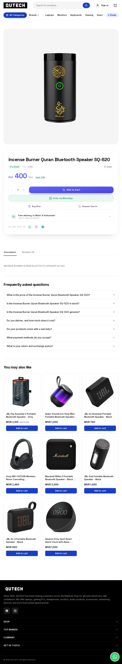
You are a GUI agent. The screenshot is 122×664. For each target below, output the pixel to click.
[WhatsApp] (29, 227)
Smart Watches (105, 15)
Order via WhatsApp (63, 198)
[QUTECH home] (14, 589)
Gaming (89, 15)
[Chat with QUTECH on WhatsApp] (115, 657)
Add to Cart (73, 189)
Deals (113, 15)
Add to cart (22, 428)
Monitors (62, 15)
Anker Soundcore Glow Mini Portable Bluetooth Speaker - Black (60, 415)
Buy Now (36, 206)
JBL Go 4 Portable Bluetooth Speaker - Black (21, 540)
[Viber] (36, 227)
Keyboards (76, 15)
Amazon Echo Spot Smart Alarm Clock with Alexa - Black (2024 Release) (58, 541)
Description (10, 252)
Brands (33, 15)
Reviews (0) (28, 252)
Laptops (49, 15)
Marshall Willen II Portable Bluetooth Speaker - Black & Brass (60, 478)
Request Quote (89, 206)
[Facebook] (7, 610)
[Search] (86, 5)
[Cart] (115, 5)
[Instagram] (15, 610)
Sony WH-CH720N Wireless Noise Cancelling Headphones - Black (20, 478)
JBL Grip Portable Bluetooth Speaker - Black (98, 478)
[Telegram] (43, 227)
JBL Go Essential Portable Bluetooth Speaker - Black (98, 415)
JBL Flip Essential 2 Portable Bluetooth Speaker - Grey (21, 415)
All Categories (17, 15)
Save (109, 167)
